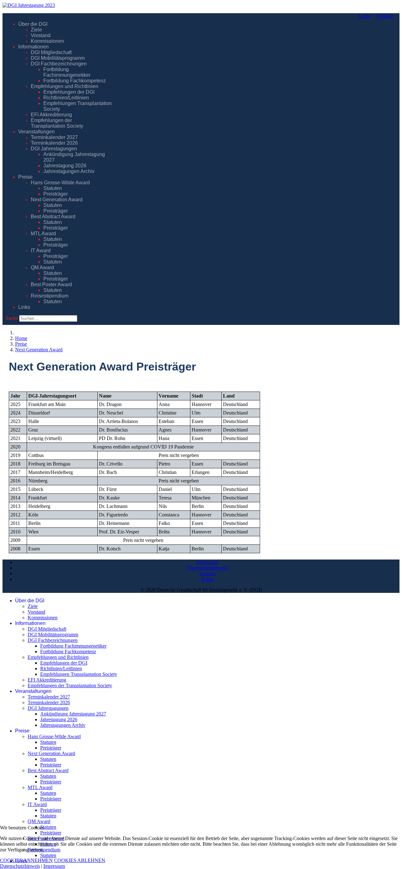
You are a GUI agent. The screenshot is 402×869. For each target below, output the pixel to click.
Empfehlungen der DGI (69, 92)
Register (385, 16)
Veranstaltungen (36, 131)
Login (365, 16)
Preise (25, 177)
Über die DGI (32, 24)
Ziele (36, 29)
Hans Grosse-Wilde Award (60, 182)
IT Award (41, 250)
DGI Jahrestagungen (54, 148)
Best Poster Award (51, 284)
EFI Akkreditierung (51, 114)
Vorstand (41, 35)
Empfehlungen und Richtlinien (64, 86)
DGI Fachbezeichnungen (59, 63)
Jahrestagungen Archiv (69, 171)
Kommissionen (47, 41)
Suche (12, 318)
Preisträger (55, 194)
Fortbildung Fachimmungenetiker (66, 72)
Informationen (33, 46)
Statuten (52, 188)
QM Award (42, 267)
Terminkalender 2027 (54, 137)
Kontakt (207, 573)
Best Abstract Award (53, 216)
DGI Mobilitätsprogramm (58, 58)
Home (207, 579)
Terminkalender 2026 (54, 143)
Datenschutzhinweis (207, 568)
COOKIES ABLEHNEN (79, 860)
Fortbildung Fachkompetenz (74, 80)
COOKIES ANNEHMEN (26, 860)
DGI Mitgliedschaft (51, 52)
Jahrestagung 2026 (64, 165)
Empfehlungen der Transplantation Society (57, 123)
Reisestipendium (49, 295)
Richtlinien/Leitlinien (66, 97)
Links (24, 307)
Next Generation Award (57, 199)
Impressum (207, 562)
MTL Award (43, 233)
